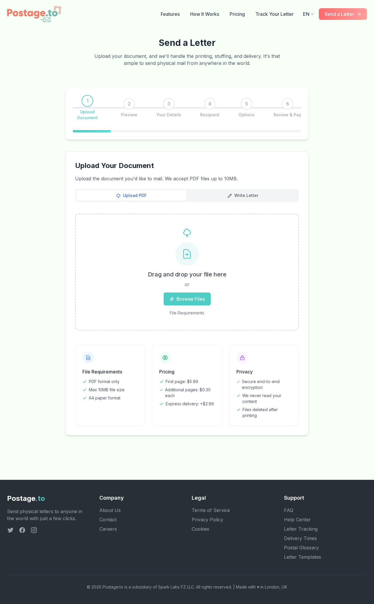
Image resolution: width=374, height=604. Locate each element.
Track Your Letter (274, 14)
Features (170, 14)
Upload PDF (135, 195)
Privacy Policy (207, 519)
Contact (108, 519)
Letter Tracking (301, 529)
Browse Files (190, 299)
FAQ (288, 510)
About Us (110, 510)
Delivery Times (300, 538)
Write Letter (246, 195)
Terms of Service (211, 510)
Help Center (297, 519)
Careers (108, 529)
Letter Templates (302, 557)
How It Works (204, 14)
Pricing (237, 14)
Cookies (200, 529)
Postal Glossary (301, 548)
